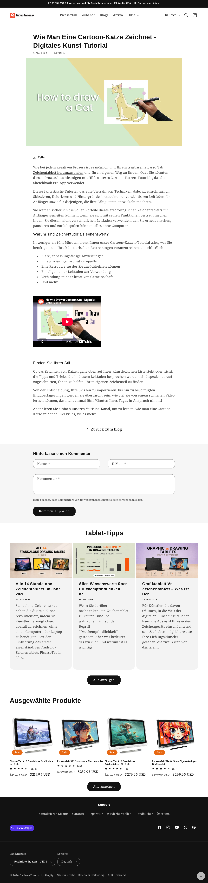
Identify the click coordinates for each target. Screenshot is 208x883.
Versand (121, 875)
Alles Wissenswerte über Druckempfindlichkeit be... (103, 589)
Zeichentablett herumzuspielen (58, 172)
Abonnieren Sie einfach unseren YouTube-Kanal (71, 409)
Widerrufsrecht (66, 875)
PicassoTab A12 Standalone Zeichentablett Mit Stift (120, 762)
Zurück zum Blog (106, 429)
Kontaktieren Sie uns (53, 814)
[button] (133, 15)
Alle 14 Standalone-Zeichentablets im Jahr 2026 (38, 589)
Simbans (25, 875)
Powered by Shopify (41, 875)
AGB (110, 875)
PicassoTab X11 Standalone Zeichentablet (80, 761)
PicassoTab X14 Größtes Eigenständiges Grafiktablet (174, 762)
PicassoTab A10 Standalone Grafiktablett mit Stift (32, 762)
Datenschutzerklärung (91, 875)
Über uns (163, 814)
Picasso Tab (153, 167)
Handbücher (144, 814)
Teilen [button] (42, 157)
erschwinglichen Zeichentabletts (136, 210)
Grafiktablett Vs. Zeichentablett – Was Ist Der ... (165, 589)
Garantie (78, 814)
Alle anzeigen (104, 680)
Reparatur (96, 814)
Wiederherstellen (119, 814)
